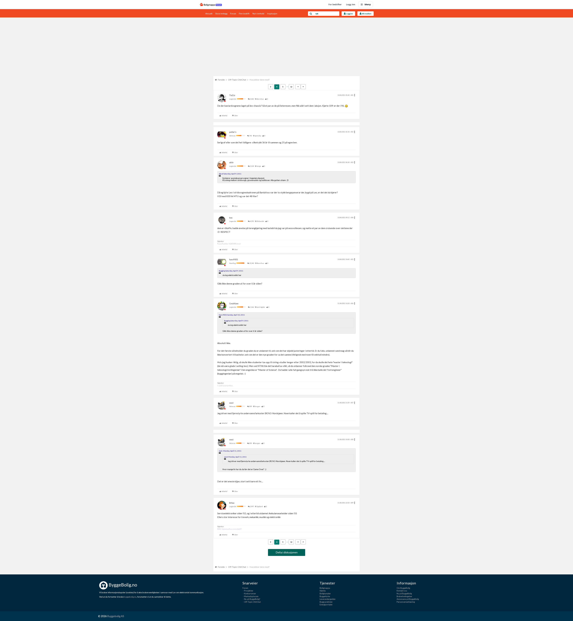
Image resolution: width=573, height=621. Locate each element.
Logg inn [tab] (349, 14)
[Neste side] (303, 86)
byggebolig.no (130, 597)
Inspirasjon (272, 13)
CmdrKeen (233, 303)
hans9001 (233, 259)
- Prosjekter (247, 590)
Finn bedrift (244, 13)
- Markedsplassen (250, 596)
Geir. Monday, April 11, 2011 (230, 451)
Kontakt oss (402, 590)
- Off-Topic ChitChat (251, 602)
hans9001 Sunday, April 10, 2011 (232, 315)
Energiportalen (326, 604)
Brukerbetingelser (404, 596)
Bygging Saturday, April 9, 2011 (231, 271)
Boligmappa (325, 588)
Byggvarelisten (326, 602)
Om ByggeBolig (403, 588)
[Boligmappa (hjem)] (211, 4)
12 (291, 87)
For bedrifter (335, 4)
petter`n (232, 132)
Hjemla (323, 590)
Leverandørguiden (327, 599)
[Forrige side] (298, 86)
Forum (233, 13)
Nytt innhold (258, 13)
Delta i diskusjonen (287, 552)
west (231, 403)
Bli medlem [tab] (366, 14)
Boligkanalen (325, 593)
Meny (368, 4)
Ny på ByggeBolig (404, 593)
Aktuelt (208, 13)
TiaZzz (232, 95)
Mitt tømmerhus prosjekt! (229, 529)
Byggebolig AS (115, 616)
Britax (231, 503)
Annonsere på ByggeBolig (408, 599)
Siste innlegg (221, 13)
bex (230, 218)
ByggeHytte (325, 596)
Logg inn (350, 4)
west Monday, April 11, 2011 (235, 457)
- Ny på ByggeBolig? (251, 599)
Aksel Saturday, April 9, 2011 (230, 174)
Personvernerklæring (406, 602)
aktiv (231, 162)
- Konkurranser (249, 593)
